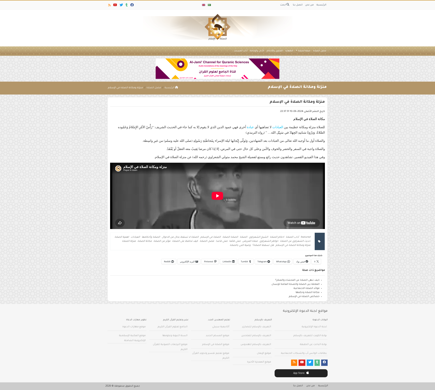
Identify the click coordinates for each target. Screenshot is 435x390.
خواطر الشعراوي (268, 241)
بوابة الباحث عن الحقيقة (313, 344)
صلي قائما (235, 241)
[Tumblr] (126, 6)
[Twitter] (121, 6)
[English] (203, 5)
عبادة (250, 127)
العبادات (278, 127)
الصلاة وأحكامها (151, 237)
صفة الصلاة (304, 51)
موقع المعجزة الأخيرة (259, 362)
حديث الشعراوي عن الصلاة (295, 241)
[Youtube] (114, 6)
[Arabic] (209, 5)
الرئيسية (321, 5)
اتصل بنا (297, 5)
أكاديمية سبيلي (220, 327)
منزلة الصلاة (129, 241)
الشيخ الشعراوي (258, 237)
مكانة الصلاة (144, 241)
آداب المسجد (240, 51)
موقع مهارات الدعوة (134, 327)
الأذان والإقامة (257, 51)
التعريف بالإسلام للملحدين (256, 335)
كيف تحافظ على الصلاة (185, 241)
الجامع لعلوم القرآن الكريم (172, 327)
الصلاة (243, 237)
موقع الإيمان (264, 353)
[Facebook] (131, 6)
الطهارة (289, 51)
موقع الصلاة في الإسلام (215, 344)
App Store (299, 373)
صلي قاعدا (222, 241)
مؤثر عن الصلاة (161, 241)
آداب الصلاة (292, 237)
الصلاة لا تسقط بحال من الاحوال (180, 237)
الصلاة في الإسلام (210, 237)
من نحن (309, 5)
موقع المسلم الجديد (217, 335)
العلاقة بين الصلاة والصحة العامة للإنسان (295, 284)
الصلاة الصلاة (230, 237)
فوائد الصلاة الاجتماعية (306, 288)
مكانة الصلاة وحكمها (307, 292)
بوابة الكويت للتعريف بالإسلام (310, 335)
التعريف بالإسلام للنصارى (256, 327)
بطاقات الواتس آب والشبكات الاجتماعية (304, 353)
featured (305, 237)
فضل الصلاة (319, 51)
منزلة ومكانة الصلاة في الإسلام (293, 245)
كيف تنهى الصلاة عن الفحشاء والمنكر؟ (297, 280)
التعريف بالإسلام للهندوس (256, 344)
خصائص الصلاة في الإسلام (304, 296)
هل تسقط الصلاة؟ (263, 245)
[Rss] (109, 6)
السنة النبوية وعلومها (174, 335)
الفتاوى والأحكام (275, 51)
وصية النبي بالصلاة (240, 245)
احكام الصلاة (277, 237)
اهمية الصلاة (122, 237)
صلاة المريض (250, 241)
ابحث (283, 5)
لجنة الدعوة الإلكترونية (314, 327)
